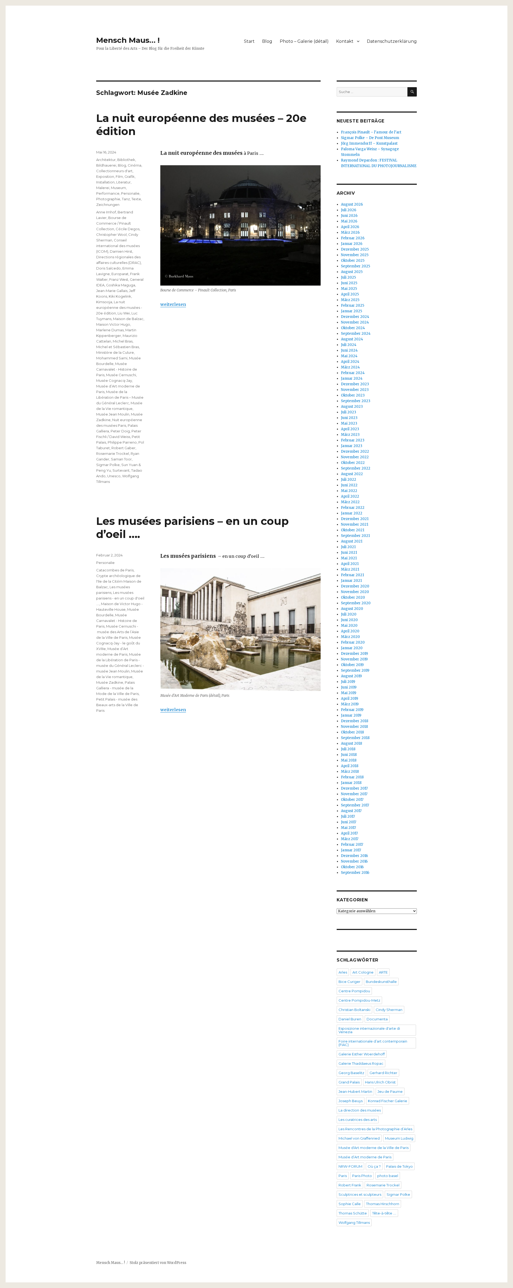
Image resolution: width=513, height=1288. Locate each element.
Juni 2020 (349, 620)
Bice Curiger (349, 981)
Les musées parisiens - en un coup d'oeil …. (120, 598)
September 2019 (355, 670)
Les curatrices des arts (358, 1119)
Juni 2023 (349, 418)
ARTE (383, 972)
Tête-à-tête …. (384, 1213)
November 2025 (354, 255)
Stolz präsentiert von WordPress (158, 1262)
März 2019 (350, 704)
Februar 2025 (352, 305)
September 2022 (355, 468)
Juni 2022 (349, 485)
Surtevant (121, 470)
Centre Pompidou (354, 991)
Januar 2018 (351, 783)
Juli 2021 (348, 547)
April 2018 (349, 766)
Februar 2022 (352, 507)
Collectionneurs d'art (114, 171)
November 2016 (354, 861)
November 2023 (355, 389)
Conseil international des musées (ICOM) (118, 245)
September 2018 (355, 738)
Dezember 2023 (355, 384)
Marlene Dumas (110, 330)
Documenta (377, 1019)
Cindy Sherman (389, 1010)
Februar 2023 (352, 440)
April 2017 (349, 833)
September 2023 (355, 401)
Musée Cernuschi (121, 375)
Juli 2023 (348, 412)
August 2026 (352, 204)
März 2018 (350, 771)
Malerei (102, 188)
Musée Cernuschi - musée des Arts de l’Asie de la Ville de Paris (117, 632)
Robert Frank (350, 1185)
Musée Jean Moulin (112, 414)
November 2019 (354, 659)
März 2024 (350, 367)
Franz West (118, 279)
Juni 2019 (348, 687)
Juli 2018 (348, 749)
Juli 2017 (348, 816)
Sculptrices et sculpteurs (360, 1194)
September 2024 (356, 333)
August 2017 (351, 811)
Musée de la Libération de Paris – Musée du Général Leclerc (119, 397)
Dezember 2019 (354, 653)
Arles (343, 972)
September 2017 (355, 805)
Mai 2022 (349, 491)
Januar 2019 (351, 715)
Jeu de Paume (390, 1091)
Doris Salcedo (108, 268)
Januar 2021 (351, 580)
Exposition (105, 176)
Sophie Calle (350, 1204)
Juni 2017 (348, 822)
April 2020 (350, 631)
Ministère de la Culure (115, 352)
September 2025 (355, 266)
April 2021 (350, 564)
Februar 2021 (352, 575)
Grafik (130, 176)
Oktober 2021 (352, 530)
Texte (136, 199)
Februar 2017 (352, 844)
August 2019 (351, 676)
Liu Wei (124, 313)
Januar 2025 (351, 311)
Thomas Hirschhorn (382, 1204)
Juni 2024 (349, 350)
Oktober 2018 (352, 732)
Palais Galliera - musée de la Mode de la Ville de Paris (117, 688)
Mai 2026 (349, 221)
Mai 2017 (348, 827)
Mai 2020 (349, 625)
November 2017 (354, 794)
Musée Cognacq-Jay (114, 380)
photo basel (387, 1176)
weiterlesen (173, 304)
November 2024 (355, 322)
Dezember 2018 (354, 721)
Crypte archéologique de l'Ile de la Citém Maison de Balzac (118, 581)
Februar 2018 (352, 777)
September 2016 (355, 872)
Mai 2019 (348, 693)
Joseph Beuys (351, 1101)
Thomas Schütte (353, 1213)
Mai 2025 (349, 288)
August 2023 (352, 406)
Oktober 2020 (353, 597)
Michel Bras (123, 341)
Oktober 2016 (352, 867)
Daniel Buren (350, 1019)
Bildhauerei (106, 165)
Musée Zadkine (109, 682)
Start (249, 41)
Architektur (106, 159)
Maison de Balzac (128, 319)
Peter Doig (120, 431)
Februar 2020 (353, 642)
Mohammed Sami (111, 358)
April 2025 (350, 294)
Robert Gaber (123, 448)
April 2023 (350, 429)
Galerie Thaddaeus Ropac (361, 1063)
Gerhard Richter (383, 1073)
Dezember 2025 (355, 249)
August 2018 (351, 743)
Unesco (114, 476)
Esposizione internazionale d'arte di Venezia (369, 1030)
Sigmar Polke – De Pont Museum (370, 138)
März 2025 (350, 300)
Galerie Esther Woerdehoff (362, 1054)
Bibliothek (126, 159)
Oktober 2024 (353, 328)
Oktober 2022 (353, 462)
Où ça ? (374, 1166)
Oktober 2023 (353, 395)
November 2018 (354, 726)
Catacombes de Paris (115, 570)
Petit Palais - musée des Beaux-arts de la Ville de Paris (117, 705)
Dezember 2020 (355, 586)
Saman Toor (121, 459)
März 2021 (350, 569)
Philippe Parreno (122, 442)
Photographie (108, 199)
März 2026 (350, 232)
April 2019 (349, 698)
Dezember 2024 (355, 316)
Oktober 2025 (352, 260)
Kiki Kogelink (120, 296)
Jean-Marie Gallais (111, 291)
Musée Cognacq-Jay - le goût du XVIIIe (118, 643)
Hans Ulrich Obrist (380, 1082)
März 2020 (350, 637)
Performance (107, 193)
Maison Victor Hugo (113, 324)
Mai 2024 (349, 356)
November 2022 (355, 457)
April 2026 (350, 227)
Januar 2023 (351, 446)
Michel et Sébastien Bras (117, 347)
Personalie (130, 193)
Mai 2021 (349, 558)
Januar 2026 (351, 243)
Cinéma (134, 165)
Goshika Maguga (120, 285)
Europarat (120, 274)
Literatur (123, 182)
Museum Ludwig (399, 1138)
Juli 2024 (348, 345)
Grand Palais (349, 1082)
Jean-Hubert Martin (355, 1091)
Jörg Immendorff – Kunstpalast (369, 143)
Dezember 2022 (355, 451)
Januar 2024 (352, 378)
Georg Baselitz (351, 1073)
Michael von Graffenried (359, 1138)
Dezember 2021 (354, 519)
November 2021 (354, 524)
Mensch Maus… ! (128, 40)
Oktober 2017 (352, 799)
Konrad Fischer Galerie (387, 1101)
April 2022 (350, 496)
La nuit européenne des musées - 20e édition (119, 307)
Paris (343, 1176)
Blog (267, 41)
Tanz (126, 199)
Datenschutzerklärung (392, 41)
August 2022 (352, 474)
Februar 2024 (353, 373)
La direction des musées (360, 1110)
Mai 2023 (349, 423)
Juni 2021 (349, 552)
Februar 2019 (352, 710)
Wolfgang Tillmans (354, 1222)
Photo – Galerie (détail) (304, 41)
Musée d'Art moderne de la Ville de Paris (374, 1147)
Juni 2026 (349, 215)
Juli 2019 (348, 681)
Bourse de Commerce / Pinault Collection (113, 223)
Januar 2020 (352, 648)
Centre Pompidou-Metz (359, 1000)
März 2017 (349, 839)
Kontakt (344, 41)
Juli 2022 (348, 479)
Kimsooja (104, 302)
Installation (105, 182)
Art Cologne (363, 972)
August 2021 (351, 541)
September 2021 (355, 535)
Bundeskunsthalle (381, 981)
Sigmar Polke (108, 465)
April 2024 (350, 361)
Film (119, 176)
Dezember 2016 (354, 855)
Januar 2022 (351, 513)
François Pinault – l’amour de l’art (371, 132)
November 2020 (355, 592)
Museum (118, 188)
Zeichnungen (107, 204)
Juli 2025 (348, 277)
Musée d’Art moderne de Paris (365, 1157)
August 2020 (352, 608)
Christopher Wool (111, 234)
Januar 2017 (351, 850)
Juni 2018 (349, 754)
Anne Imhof (106, 212)
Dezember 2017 (354, 788)
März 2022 (350, 502)
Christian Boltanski (354, 1010)
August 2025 (352, 272)
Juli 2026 (348, 210)
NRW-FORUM (350, 1166)
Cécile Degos (127, 229)
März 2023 (350, 434)
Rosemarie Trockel (112, 453)
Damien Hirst (121, 251)
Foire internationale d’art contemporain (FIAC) (373, 1043)
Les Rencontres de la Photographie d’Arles (375, 1129)
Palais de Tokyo (399, 1166)
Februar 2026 (352, 238)
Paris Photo (362, 1176)
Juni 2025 (349, 283)
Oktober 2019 (352, 665)
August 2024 (352, 339)
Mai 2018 (348, 760)
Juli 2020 (348, 614)
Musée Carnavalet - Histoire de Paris (116, 369)
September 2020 (356, 603)
